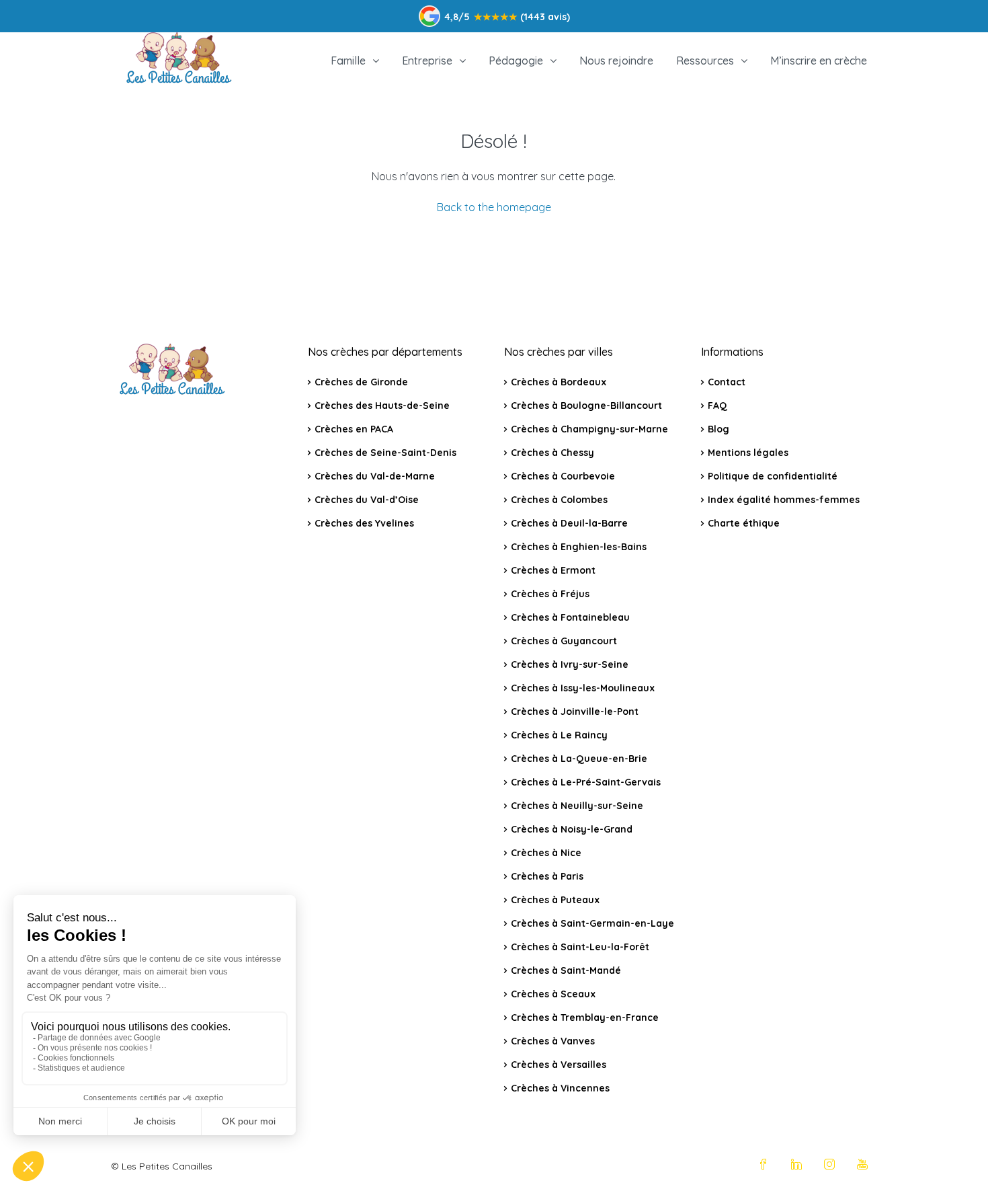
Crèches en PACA (354, 429)
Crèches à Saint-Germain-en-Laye (592, 923)
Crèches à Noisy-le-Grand (571, 829)
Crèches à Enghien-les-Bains (579, 547)
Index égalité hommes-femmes (784, 500)
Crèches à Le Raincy (559, 735)
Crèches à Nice (546, 853)
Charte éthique (744, 523)
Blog (718, 429)
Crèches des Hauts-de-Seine (382, 405)
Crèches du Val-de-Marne (375, 476)
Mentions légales (748, 453)
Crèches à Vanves (553, 1041)
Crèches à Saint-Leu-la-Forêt (580, 947)
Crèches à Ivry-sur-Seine (569, 664)
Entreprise (427, 60)
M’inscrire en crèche (818, 60)
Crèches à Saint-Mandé (566, 970)
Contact (726, 382)
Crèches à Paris (547, 876)
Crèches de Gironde (361, 382)
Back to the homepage (494, 207)
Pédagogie (516, 60)
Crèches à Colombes (559, 500)
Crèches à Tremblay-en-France (585, 1017)
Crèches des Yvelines (364, 523)
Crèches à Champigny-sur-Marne (589, 429)
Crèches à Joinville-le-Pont (575, 711)
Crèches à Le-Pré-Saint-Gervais (586, 782)
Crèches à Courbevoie (563, 476)
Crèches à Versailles (558, 1065)
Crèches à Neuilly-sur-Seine (577, 806)
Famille (348, 60)
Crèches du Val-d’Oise (367, 500)
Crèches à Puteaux (555, 900)
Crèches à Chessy (552, 453)
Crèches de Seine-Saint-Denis (385, 453)
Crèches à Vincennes (560, 1088)
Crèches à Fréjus (550, 594)
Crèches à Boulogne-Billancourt (586, 405)
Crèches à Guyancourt (564, 641)
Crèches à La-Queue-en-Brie (579, 759)
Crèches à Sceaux (553, 994)
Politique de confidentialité (772, 476)
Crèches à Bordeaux (558, 382)
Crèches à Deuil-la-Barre (569, 523)
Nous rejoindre (616, 60)
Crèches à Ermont (553, 570)
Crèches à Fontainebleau (570, 617)
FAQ (717, 405)
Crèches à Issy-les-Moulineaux (583, 688)
